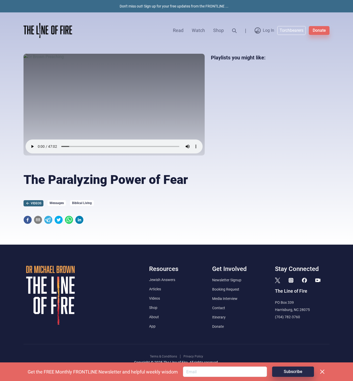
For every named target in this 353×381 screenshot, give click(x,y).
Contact (218, 308)
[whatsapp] (69, 220)
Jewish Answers (162, 280)
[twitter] (59, 220)
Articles (155, 289)
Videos (154, 298)
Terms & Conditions (163, 356)
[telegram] (48, 220)
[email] (38, 220)
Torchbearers (291, 30)
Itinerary (219, 317)
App (152, 326)
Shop (218, 30)
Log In (268, 30)
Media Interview (224, 299)
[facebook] (28, 220)
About (154, 317)
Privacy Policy (193, 356)
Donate (319, 30)
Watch (198, 30)
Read (178, 30)
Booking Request (225, 289)
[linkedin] (79, 220)
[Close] (322, 372)
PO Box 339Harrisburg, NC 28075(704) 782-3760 (292, 309)
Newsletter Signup (226, 280)
